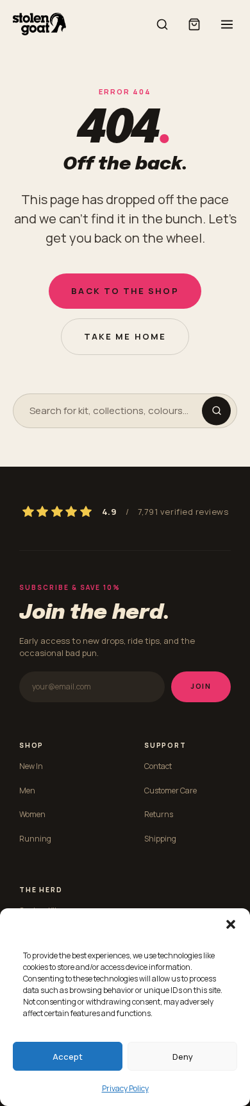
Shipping (160, 838)
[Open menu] (227, 24)
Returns (158, 814)
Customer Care (170, 790)
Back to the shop (124, 291)
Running (35, 838)
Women (32, 814)
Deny (182, 1056)
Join (201, 686)
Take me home (125, 336)
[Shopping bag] (194, 24)
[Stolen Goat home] (39, 24)
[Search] (162, 24)
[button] (230, 924)
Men (27, 790)
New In (31, 766)
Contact (158, 766)
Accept (68, 1056)
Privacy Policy (125, 1088)
